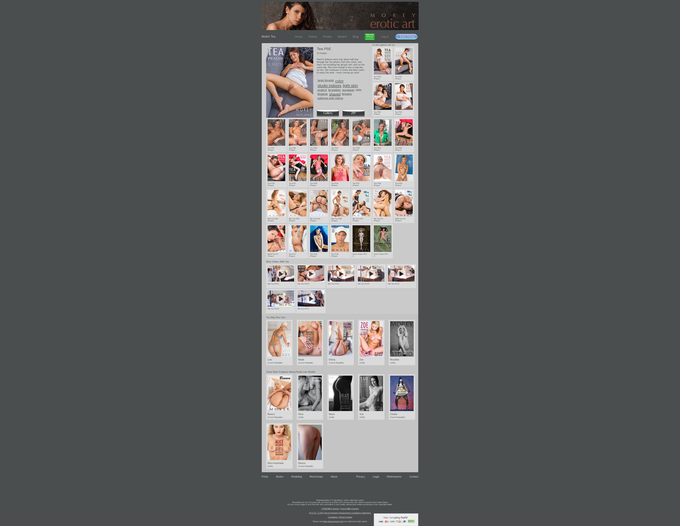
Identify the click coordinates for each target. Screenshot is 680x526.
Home (298, 36)
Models (342, 36)
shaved (335, 94)
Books (280, 476)
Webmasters (394, 476)
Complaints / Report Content (340, 517)
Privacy (360, 476)
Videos (312, 36)
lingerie (323, 94)
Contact (413, 476)
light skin (350, 85)
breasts (347, 94)
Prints (265, 476)
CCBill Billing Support (330, 509)
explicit (322, 90)
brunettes (334, 90)
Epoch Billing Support (350, 509)
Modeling (296, 476)
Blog (356, 36)
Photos (327, 36)
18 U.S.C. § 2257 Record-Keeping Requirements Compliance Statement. (340, 513)
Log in (385, 36)
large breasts (326, 80)
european (348, 90)
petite (358, 89)
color (339, 81)
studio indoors (329, 85)
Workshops (316, 476)
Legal (376, 476)
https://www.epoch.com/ (333, 521)
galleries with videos (330, 98)
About (334, 476)
